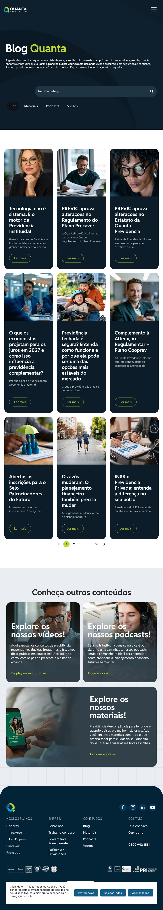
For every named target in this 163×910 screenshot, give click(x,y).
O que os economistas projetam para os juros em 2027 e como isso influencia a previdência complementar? (27, 353)
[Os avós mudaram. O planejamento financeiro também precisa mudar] (81, 441)
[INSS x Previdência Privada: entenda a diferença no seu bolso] (134, 441)
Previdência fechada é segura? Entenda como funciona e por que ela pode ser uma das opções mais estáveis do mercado (80, 356)
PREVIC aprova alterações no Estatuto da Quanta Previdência (131, 220)
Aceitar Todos (140, 892)
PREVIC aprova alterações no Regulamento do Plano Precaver (80, 217)
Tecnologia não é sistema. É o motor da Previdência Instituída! (27, 220)
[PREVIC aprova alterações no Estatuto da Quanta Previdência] (134, 172)
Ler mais (20, 258)
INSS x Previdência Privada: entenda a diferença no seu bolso (133, 488)
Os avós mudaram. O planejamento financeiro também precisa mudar (79, 491)
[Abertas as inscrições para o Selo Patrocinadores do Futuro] (28, 441)
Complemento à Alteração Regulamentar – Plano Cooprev (132, 341)
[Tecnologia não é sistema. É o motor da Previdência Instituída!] (28, 172)
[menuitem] (13, 106)
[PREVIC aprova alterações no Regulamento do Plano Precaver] (81, 172)
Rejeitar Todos (113, 892)
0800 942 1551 (139, 845)
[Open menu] (154, 10)
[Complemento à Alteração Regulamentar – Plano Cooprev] (134, 297)
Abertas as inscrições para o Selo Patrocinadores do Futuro (27, 488)
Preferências (86, 892)
